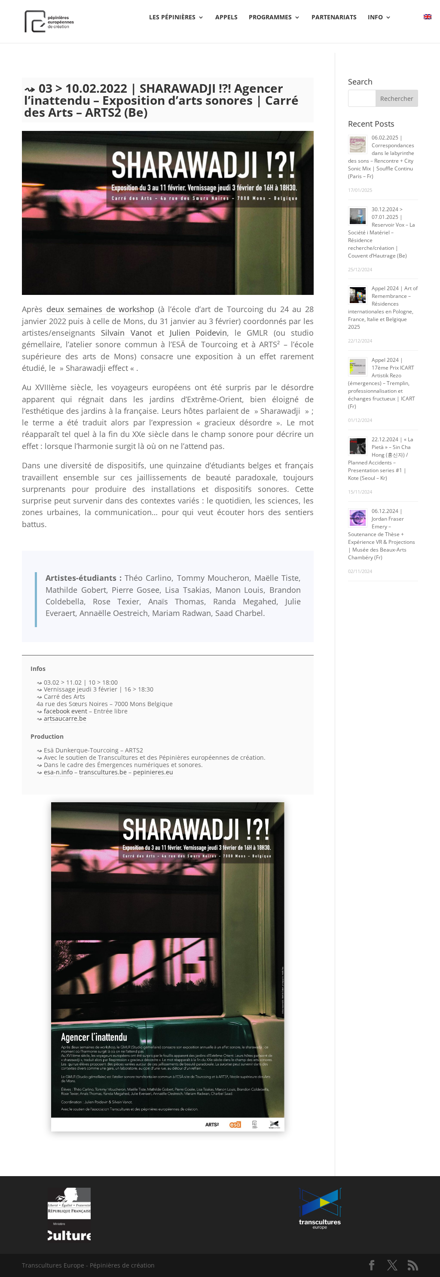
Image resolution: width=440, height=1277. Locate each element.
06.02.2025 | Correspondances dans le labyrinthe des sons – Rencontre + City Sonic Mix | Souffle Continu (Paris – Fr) (381, 157)
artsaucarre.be (65, 718)
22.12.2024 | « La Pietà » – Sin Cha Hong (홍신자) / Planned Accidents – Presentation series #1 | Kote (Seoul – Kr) (380, 459)
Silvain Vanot (126, 333)
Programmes (270, 17)
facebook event (65, 711)
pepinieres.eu (153, 772)
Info (375, 17)
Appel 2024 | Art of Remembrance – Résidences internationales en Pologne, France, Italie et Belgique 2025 (383, 308)
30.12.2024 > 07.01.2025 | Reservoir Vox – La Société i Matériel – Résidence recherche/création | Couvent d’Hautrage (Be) (381, 232)
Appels (226, 17)
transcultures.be (103, 772)
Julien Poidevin (198, 333)
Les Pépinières (172, 17)
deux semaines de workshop (100, 309)
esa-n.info (58, 772)
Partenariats (334, 17)
